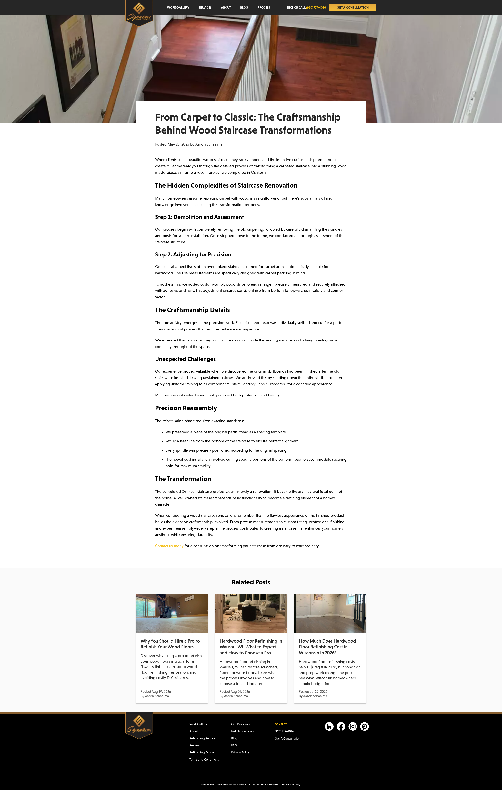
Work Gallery (178, 7)
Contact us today (169, 546)
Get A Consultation (353, 7)
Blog (244, 7)
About (226, 7)
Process (264, 7)
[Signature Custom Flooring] (139, 13)
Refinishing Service (202, 738)
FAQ (234, 745)
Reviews (195, 745)
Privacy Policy (240, 752)
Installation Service (243, 731)
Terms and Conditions (204, 759)
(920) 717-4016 (284, 731)
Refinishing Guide (201, 752)
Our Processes (240, 724)
